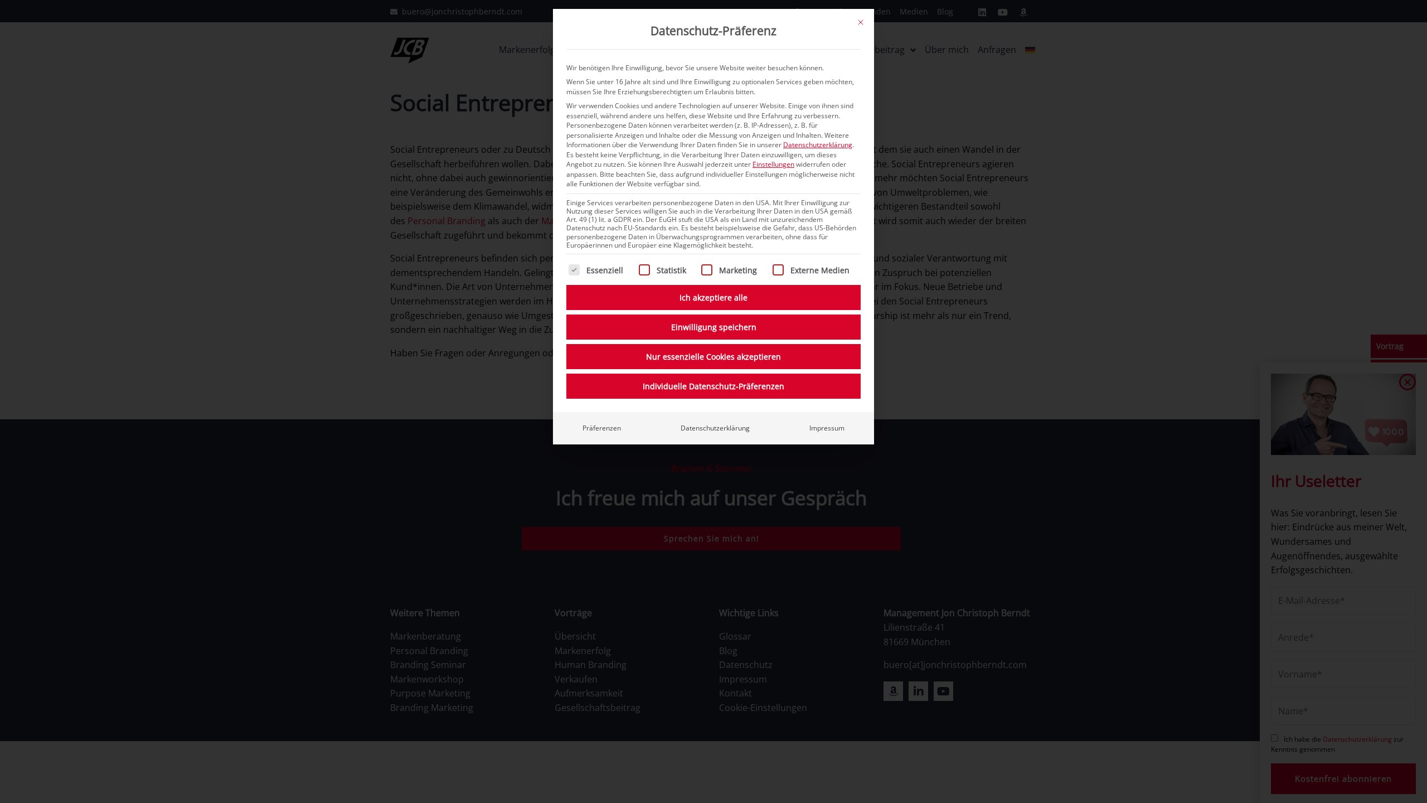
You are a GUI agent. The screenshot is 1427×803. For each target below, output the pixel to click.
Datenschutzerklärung (817, 144)
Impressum (826, 428)
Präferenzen (602, 428)
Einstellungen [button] (773, 164)
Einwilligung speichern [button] (713, 327)
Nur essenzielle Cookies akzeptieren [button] (713, 356)
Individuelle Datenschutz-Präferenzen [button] (713, 386)
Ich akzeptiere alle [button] (713, 297)
